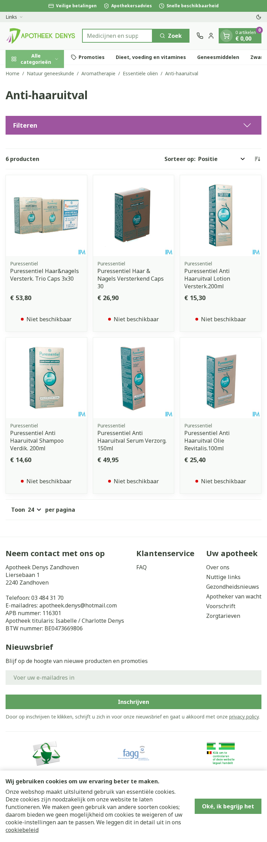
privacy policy (244, 716)
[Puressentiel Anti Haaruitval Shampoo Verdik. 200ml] (46, 378)
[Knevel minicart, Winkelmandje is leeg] (226, 35)
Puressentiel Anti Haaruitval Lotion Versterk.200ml (207, 278)
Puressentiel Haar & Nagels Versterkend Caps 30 (130, 278)
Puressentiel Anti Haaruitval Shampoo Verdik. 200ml (37, 440)
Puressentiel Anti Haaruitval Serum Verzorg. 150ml (132, 440)
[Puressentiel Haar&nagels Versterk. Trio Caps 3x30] (46, 215)
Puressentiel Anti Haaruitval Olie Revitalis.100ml (207, 440)
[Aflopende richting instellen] (257, 159)
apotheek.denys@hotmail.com (78, 605)
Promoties (92, 57)
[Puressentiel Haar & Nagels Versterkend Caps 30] (133, 215)
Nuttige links (223, 577)
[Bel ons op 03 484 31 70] (199, 35)
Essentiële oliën (140, 73)
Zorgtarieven (223, 616)
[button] (133, 125)
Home (12, 73)
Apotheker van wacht (233, 596)
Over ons (217, 567)
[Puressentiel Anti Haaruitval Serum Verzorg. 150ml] (133, 378)
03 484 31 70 (47, 598)
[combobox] (117, 36)
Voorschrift (220, 606)
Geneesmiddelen (218, 57)
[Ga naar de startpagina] (40, 36)
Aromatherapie (98, 73)
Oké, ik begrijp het (228, 806)
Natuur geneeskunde (50, 73)
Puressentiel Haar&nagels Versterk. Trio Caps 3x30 (44, 274)
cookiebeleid (22, 830)
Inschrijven (133, 702)
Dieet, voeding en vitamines (151, 57)
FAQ (141, 567)
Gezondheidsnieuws (232, 586)
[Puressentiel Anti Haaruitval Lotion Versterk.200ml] (220, 215)
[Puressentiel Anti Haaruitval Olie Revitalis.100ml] (220, 378)
